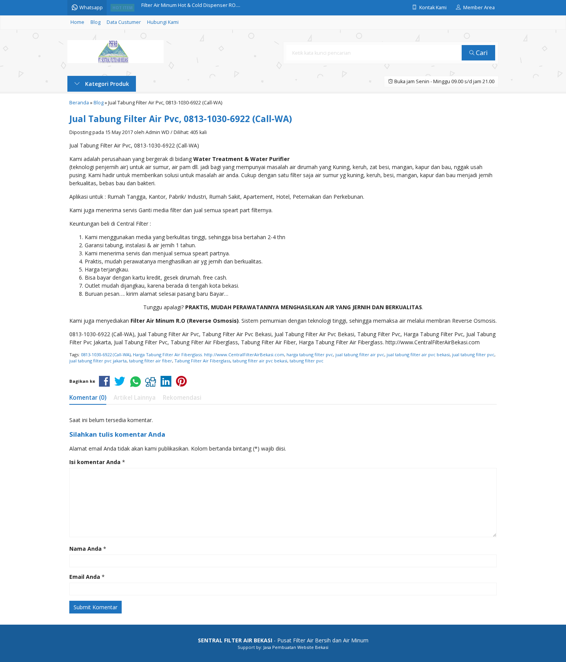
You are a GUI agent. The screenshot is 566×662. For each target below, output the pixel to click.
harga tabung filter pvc (309, 354)
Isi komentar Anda (95, 462)
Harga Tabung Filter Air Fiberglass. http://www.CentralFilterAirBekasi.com (208, 354)
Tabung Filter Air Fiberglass (202, 361)
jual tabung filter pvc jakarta (98, 361)
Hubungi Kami (163, 22)
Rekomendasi (182, 398)
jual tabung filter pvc (473, 354)
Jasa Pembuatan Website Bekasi (295, 647)
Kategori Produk (106, 83)
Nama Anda (85, 548)
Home (77, 22)
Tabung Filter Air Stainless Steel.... (179, 9)
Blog (95, 22)
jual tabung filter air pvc (359, 354)
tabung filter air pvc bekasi (260, 361)
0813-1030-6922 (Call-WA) (106, 354)
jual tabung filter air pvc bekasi (418, 354)
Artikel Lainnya (135, 398)
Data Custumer (124, 22)
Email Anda (84, 576)
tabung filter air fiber (150, 361)
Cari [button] (481, 52)
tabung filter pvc (306, 361)
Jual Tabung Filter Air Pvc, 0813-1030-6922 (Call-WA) (180, 119)
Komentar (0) (87, 398)
